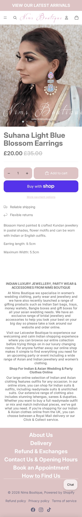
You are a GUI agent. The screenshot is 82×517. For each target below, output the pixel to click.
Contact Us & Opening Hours (41, 459)
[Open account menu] (67, 18)
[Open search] (15, 18)
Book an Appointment (41, 467)
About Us (41, 435)
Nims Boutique (31, 492)
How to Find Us (41, 476)
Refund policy (15, 501)
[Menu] (5, 17)
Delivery (41, 443)
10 (59, 121)
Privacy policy (38, 501)
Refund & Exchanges (41, 451)
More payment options (41, 197)
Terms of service (64, 501)
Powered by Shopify (59, 492)
